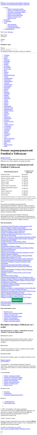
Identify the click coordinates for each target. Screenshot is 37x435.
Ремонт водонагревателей (15, 15)
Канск (6, 90)
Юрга (5, 146)
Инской (6, 89)
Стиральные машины (14, 27)
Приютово (7, 117)
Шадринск (7, 141)
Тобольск (10, 32)
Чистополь (7, 140)
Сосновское (7, 126)
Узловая (6, 135)
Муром (6, 104)
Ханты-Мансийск (9, 138)
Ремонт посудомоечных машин (17, 10)
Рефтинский (7, 118)
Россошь (6, 120)
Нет (4, 39)
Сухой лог (7, 129)
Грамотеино (7, 80)
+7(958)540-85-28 (9, 29)
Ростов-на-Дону (9, 121)
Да (1, 39)
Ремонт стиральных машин (16, 9)
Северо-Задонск (9, 124)
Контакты (7, 20)
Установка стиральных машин (16, 12)
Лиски (6, 100)
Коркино (6, 97)
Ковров (6, 95)
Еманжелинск (8, 84)
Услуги (6, 7)
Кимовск (6, 92)
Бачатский (7, 61)
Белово (6, 64)
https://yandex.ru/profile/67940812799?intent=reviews (15, 429)
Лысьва (6, 101)
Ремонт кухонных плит (14, 16)
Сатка (6, 123)
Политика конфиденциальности (13, 395)
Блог (5, 23)
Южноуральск (8, 144)
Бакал (5, 58)
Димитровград (8, 81)
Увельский (7, 134)
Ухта (5, 137)
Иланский (7, 87)
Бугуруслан (7, 69)
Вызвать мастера (5, 360)
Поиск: (3, 48)
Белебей (6, 63)
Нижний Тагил (8, 107)
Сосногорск (7, 127)
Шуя (5, 143)
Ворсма (6, 72)
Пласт (6, 115)
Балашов (6, 59)
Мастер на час (12, 18)
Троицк (6, 132)
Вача (5, 70)
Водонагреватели (13, 26)
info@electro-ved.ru (9, 403)
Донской (6, 83)
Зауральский (7, 86)
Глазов (6, 76)
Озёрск (6, 112)
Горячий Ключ (8, 78)
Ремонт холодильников (14, 13)
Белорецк (7, 66)
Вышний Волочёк (9, 75)
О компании (7, 21)
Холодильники (12, 24)
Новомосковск (8, 109)
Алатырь (6, 55)
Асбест (6, 56)
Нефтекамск (7, 106)
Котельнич (7, 98)
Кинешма (7, 93)
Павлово (6, 114)
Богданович (7, 67)
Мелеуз (6, 103)
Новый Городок (8, 110)
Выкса (6, 73)
